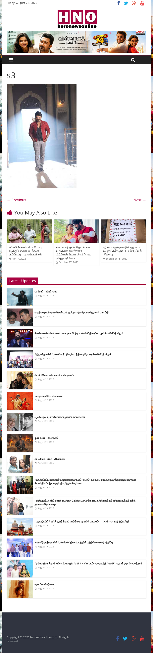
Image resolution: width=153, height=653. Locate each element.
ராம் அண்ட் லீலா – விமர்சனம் (50, 459)
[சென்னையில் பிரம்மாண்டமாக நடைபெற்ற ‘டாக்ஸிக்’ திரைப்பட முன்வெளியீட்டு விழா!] (20, 331)
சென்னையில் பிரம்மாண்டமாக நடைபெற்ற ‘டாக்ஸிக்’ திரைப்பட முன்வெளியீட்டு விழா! (79, 333)
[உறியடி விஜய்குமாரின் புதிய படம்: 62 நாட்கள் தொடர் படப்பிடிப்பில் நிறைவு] (123, 222)
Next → (139, 199)
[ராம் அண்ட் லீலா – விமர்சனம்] (20, 457)
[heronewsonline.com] (76, 11)
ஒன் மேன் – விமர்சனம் (46, 438)
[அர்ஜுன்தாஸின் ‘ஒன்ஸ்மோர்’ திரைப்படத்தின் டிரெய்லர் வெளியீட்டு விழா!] (20, 352)
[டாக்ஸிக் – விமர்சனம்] (20, 290)
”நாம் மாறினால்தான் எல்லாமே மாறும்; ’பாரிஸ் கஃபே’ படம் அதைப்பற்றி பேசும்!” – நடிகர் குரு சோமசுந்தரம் (88, 563)
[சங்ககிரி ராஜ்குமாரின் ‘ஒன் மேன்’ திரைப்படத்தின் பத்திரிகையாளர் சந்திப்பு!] (20, 540)
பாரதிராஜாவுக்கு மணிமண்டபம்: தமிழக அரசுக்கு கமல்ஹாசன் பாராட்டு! (72, 312)
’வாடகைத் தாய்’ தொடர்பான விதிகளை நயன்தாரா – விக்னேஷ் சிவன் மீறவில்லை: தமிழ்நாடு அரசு (73, 252)
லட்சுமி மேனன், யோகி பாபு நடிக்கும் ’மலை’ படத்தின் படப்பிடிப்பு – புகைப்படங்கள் (25, 250)
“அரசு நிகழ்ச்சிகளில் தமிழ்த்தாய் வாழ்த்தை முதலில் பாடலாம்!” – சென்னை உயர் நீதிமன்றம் (82, 521)
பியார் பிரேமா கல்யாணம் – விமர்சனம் (54, 375)
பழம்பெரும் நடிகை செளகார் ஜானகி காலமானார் (60, 417)
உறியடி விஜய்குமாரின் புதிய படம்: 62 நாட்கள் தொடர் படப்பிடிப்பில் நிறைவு (123, 250)
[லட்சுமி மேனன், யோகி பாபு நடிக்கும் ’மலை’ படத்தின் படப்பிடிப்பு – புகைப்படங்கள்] (29, 222)
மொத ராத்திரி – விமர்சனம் (49, 396)
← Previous (16, 199)
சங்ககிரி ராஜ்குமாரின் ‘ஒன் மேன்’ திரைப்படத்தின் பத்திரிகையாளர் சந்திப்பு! (74, 542)
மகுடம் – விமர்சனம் (45, 584)
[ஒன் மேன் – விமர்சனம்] (20, 436)
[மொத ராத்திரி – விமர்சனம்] (20, 394)
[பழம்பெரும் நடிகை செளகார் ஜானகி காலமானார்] (20, 415)
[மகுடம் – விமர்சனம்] (20, 582)
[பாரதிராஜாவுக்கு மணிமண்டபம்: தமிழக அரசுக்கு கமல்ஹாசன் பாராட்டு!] (20, 310)
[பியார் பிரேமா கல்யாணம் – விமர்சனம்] (20, 373)
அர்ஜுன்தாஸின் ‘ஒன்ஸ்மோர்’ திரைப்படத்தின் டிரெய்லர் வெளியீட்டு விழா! (73, 354)
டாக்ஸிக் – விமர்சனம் (46, 291)
